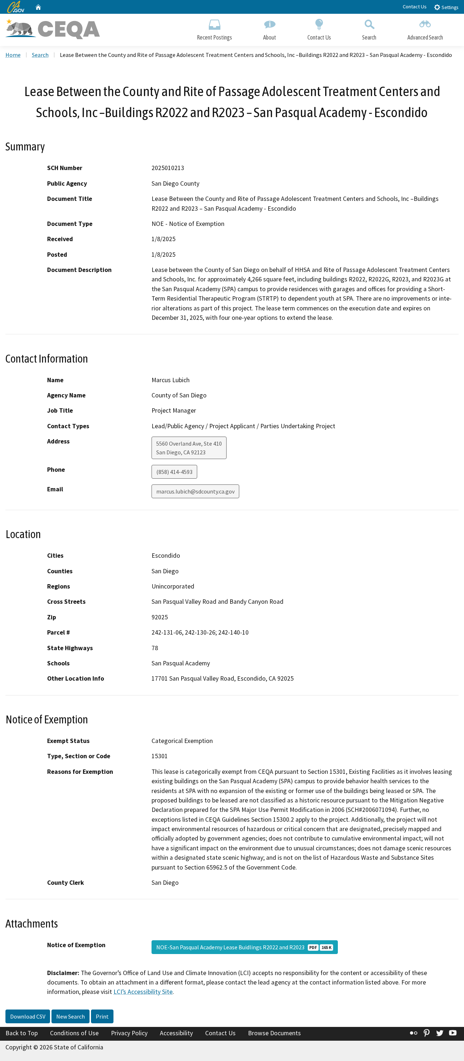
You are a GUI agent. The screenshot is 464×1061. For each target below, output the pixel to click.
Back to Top (21, 1033)
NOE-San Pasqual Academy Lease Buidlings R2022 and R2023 (243, 947)
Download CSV (27, 1016)
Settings (449, 7)
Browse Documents (274, 1033)
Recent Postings (214, 37)
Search (369, 37)
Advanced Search (425, 37)
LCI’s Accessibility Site (143, 992)
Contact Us (415, 6)
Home (13, 54)
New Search (70, 1016)
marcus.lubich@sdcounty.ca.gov (195, 491)
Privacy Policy (129, 1033)
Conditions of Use (74, 1033)
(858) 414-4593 (174, 471)
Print (102, 1016)
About (269, 37)
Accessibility (176, 1033)
